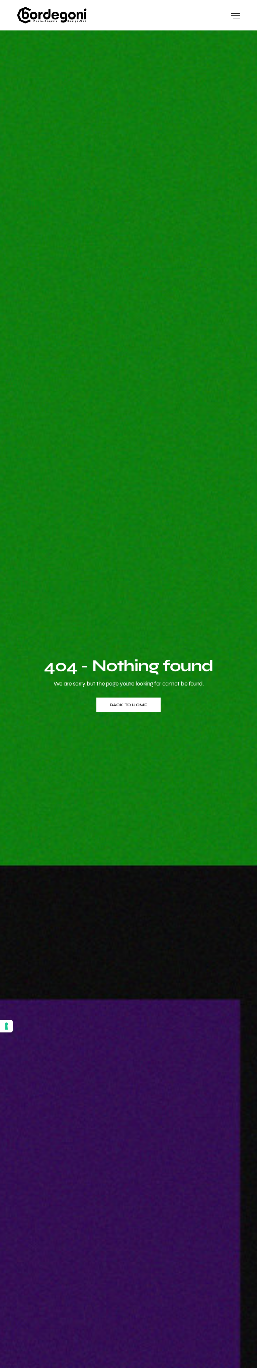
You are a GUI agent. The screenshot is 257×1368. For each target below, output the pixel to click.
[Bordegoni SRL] (52, 15)
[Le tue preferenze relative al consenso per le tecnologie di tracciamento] (6, 1026)
